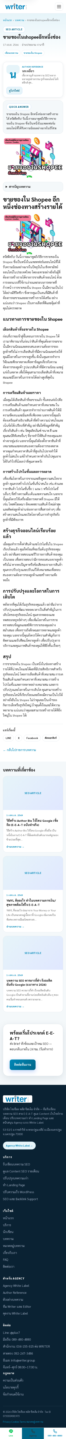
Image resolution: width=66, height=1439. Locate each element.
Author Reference (15, 1292)
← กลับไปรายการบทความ (19, 750)
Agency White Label (16, 1285)
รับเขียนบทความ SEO (16, 1164)
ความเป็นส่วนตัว (13, 1380)
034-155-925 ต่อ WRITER (33, 1346)
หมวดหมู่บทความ (14, 1246)
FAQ (5, 1259)
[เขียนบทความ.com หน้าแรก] (16, 6)
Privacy (7, 1421)
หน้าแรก (7, 20)
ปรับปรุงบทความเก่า (15, 1178)
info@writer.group (23, 1360)
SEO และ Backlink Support (20, 1199)
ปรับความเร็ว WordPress (18, 1192)
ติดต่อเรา (8, 1266)
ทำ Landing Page (14, 1185)
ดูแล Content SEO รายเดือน (21, 1171)
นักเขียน (8, 1232)
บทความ (19, 20)
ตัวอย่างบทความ (13, 1299)
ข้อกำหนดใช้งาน (13, 1394)
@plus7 (15, 1332)
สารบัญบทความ (19, 187)
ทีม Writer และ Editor (17, 1306)
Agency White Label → (19, 1145)
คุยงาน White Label (15, 1313)
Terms (23, 1421)
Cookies (15, 1421)
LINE (8, 738)
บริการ (7, 1225)
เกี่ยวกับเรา (10, 1253)
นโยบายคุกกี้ (11, 1387)
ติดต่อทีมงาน (22, 1064)
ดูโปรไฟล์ (14, 90)
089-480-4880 (21, 1339)
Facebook (32, 738)
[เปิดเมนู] (59, 7)
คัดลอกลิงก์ (51, 738)
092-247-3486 (23, 1353)
